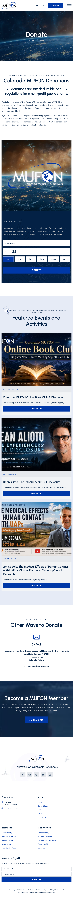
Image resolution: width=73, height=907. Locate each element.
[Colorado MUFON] (9, 5)
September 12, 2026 (10, 474)
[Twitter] (43, 774)
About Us (41, 802)
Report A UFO (43, 844)
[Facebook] (22, 774)
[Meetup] (36, 774)
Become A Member (45, 836)
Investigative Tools (9, 848)
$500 (53, 259)
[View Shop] (43, 5)
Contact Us (42, 817)
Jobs (39, 810)
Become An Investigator (47, 840)
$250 (42, 259)
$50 (19, 259)
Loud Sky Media (49, 892)
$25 (8, 259)
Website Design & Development (29, 892)
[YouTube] (29, 774)
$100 (31, 259)
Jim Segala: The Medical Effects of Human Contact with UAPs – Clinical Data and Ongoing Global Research (35, 570)
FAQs (40, 814)
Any (64, 259)
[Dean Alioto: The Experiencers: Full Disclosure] (36, 419)
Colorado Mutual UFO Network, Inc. (35, 890)
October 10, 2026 (10, 558)
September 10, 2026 (10, 389)
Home (31, 41)
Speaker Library (7, 840)
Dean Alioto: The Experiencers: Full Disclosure (31, 482)
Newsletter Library (9, 836)
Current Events (43, 806)
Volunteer (42, 848)
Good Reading (7, 833)
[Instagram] (50, 774)
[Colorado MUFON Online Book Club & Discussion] (36, 334)
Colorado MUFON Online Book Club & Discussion (33, 397)
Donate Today (43, 833)
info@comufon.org (11, 808)
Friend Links (6, 844)
